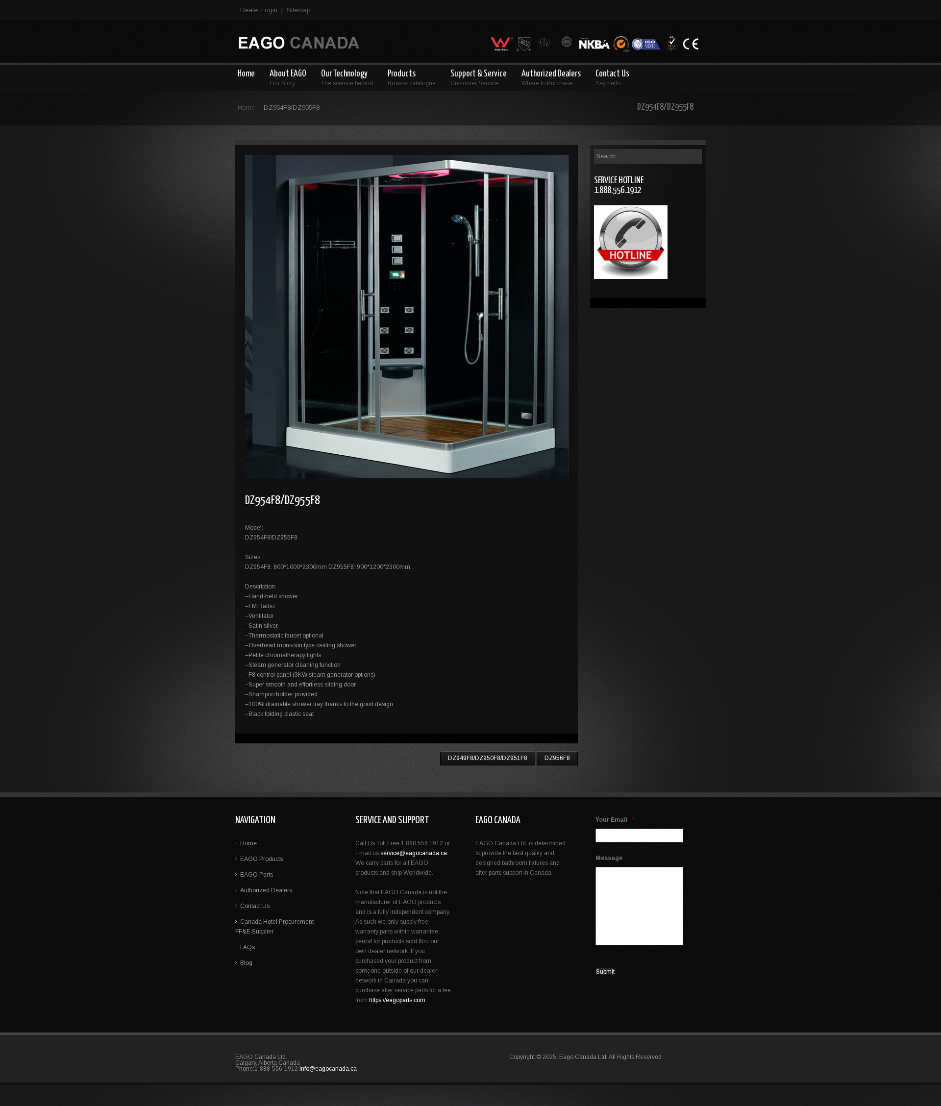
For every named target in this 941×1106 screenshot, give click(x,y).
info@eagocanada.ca (328, 1068)
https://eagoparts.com (397, 1000)
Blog (246, 962)
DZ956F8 (557, 758)
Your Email (614, 819)
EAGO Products (261, 859)
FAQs (247, 947)
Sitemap (299, 10)
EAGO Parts (256, 874)
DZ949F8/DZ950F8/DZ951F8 (487, 758)
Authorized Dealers (266, 890)
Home (246, 107)
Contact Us (255, 906)
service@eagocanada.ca (413, 853)
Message (608, 858)
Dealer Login (258, 10)
